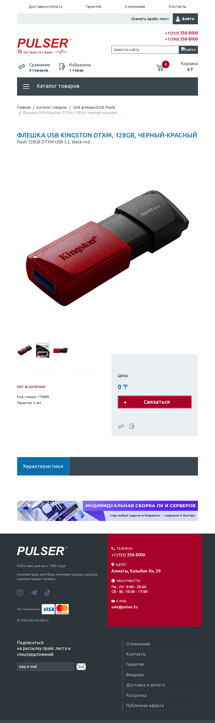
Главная (24, 107)
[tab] (25, 350)
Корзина (189, 66)
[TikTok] (50, 592)
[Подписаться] (81, 665)
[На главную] (62, 46)
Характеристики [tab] (43, 466)
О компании (135, 6)
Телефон (124, 548)
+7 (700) (181, 39)
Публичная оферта (145, 705)
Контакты (177, 6)
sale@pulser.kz (124, 607)
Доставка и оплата (45, 6)
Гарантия (93, 6)
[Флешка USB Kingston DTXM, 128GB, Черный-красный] (107, 248)
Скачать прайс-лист (150, 19)
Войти (188, 19)
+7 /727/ (128, 555)
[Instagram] (24, 592)
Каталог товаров (57, 86)
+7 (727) (181, 33)
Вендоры (135, 674)
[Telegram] (37, 592)
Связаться (157, 402)
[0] (160, 66)
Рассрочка (136, 695)
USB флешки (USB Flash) (94, 107)
